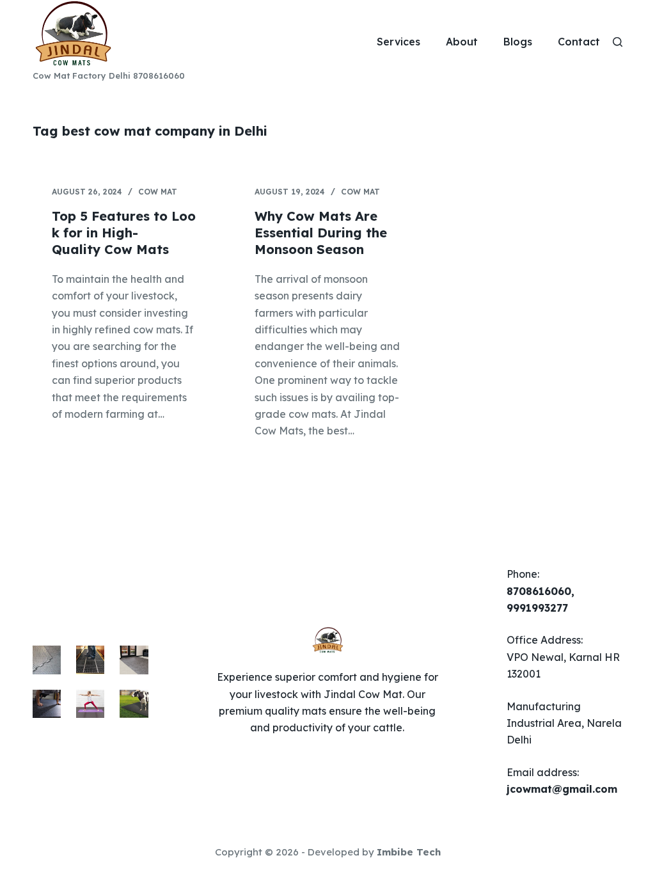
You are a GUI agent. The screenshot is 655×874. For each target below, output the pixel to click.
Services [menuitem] (398, 41)
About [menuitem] (462, 41)
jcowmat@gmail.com (562, 789)
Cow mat (157, 191)
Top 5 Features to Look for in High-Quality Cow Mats (124, 232)
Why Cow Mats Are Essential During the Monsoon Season (321, 232)
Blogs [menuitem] (517, 41)
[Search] (617, 42)
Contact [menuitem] (579, 41)
